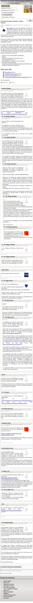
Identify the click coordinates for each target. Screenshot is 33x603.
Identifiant (3, 8)
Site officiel (8, 72)
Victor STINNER (9, 89)
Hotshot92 (8, 25)
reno (8, 165)
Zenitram (8, 117)
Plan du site (6, 598)
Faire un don (6, 582)
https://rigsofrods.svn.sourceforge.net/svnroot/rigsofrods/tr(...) (17, 400)
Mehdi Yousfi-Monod (12, 318)
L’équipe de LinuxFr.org (8, 584)
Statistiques (6, 593)
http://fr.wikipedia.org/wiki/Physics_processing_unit (13, 114)
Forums (22, 1)
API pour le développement (9, 595)
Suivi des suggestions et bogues (10, 588)
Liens (17, 1)
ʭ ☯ (7, 375)
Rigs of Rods (10, 28)
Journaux (11, 1)
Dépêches (4, 1)
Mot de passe (4, 10)
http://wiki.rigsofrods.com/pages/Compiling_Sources (14, 403)
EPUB (12, 82)
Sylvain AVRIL (9, 472)
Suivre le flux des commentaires (11, 567)
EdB (7, 281)
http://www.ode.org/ (20, 111)
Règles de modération (8, 591)
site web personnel (18, 89)
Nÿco (2, 26)
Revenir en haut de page (6, 573)
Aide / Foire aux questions (9, 587)
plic (6, 271)
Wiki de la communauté (10, 75)
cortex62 (10, 197)
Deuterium (9, 301)
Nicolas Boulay (11, 228)
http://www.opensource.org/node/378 (12, 344)
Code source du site (7, 596)
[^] (2, 116)
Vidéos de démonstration (11, 73)
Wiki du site (6, 590)
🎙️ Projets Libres (13, 3)
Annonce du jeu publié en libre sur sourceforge (16, 77)
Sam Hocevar (10, 138)
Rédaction (29, 1)
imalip (7, 257)
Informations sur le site (8, 585)
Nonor (7, 449)
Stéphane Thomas (10, 523)
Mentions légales (7, 581)
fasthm (7, 245)
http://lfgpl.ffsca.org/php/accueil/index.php (11, 510)
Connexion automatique (8, 12)
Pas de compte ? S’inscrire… (8, 17)
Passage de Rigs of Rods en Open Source (12, 22)
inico (7, 393)
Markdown (5, 82)
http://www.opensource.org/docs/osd (12, 333)
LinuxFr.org (28, 8)
